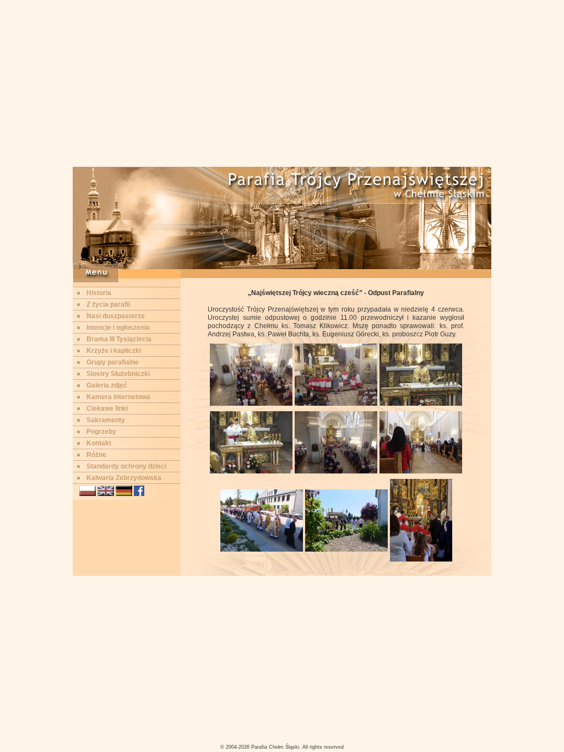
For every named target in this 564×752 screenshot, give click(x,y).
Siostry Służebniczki (118, 374)
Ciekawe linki (107, 408)
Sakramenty (105, 420)
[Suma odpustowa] (251, 403)
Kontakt (98, 443)
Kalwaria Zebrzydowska (123, 478)
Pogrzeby (101, 431)
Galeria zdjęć (106, 385)
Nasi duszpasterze (115, 316)
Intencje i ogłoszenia (118, 327)
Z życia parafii (108, 304)
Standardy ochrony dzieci (126, 466)
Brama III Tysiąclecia (118, 339)
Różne (96, 455)
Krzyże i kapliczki (113, 351)
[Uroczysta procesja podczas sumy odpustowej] (420, 471)
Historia (98, 293)
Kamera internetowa (118, 397)
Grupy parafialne (112, 362)
